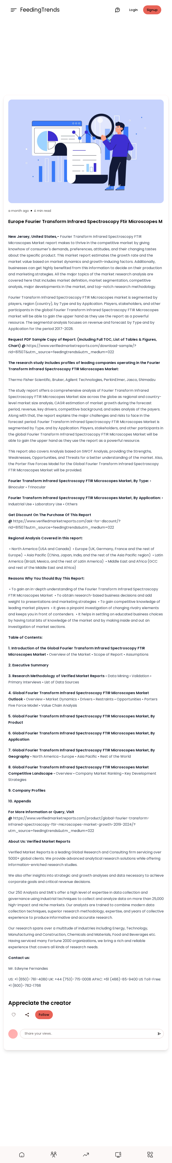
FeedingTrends (40, 9)
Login (133, 10)
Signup (152, 10)
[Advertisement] (86, 56)
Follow (44, 1014)
